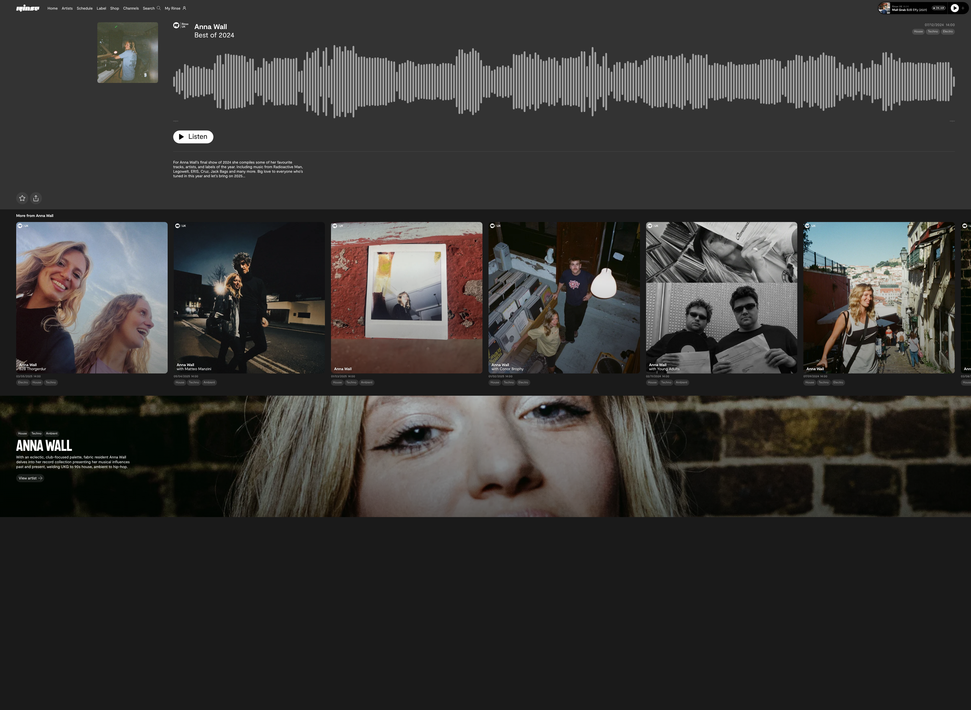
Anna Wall (210, 26)
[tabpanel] (564, 82)
